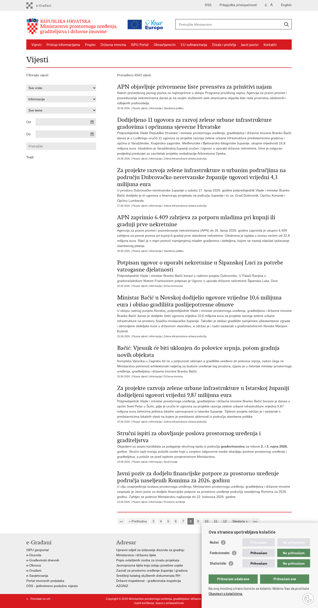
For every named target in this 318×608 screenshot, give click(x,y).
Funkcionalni (220, 553)
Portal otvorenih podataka (45, 581)
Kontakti (270, 45)
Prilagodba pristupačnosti (238, 5)
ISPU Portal (140, 45)
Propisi (90, 45)
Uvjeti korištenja (144, 603)
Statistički (218, 563)
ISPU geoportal (37, 550)
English (286, 5)
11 (215, 521)
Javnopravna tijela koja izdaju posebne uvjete (149, 565)
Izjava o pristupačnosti (170, 603)
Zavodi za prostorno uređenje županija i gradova (152, 570)
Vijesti (36, 45)
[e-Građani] (46, 5)
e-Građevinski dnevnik (42, 560)
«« (121, 521)
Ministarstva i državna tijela (136, 555)
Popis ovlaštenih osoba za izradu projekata (147, 560)
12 (225, 521)
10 (206, 521)
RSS (208, 5)
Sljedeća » (240, 521)
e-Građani (33, 570)
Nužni (214, 542)
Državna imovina (113, 45)
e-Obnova (33, 565)
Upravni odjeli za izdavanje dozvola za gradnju (150, 550)
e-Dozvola (33, 555)
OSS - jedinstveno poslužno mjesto (52, 586)
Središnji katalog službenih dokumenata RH (148, 575)
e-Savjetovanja (37, 575)
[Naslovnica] (72, 26)
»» (255, 521)
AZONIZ (122, 586)
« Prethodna (138, 521)
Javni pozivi (249, 45)
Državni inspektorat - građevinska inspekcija (148, 581)
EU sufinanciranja (194, 45)
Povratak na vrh (40, 599)
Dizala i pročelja (224, 45)
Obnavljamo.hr (165, 45)
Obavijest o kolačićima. (226, 594)
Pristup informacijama (63, 45)
